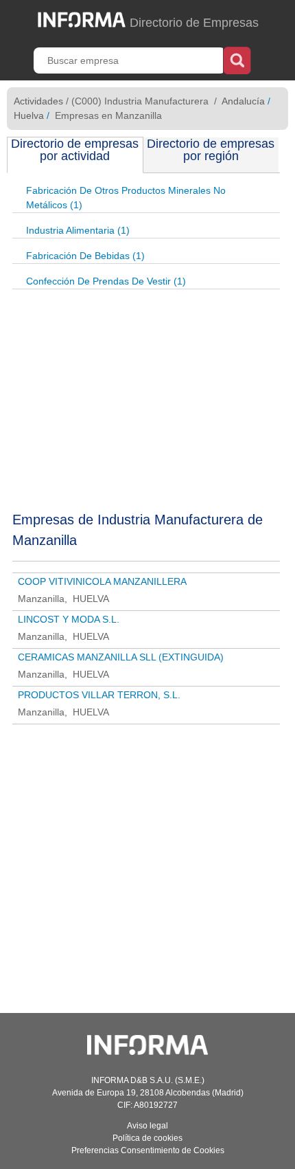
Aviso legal (147, 1126)
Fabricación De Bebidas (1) (85, 255)
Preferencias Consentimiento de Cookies (147, 1150)
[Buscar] (237, 59)
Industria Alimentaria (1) (78, 230)
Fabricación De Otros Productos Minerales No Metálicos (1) (126, 197)
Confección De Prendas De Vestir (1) (106, 281)
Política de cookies (147, 1138)
